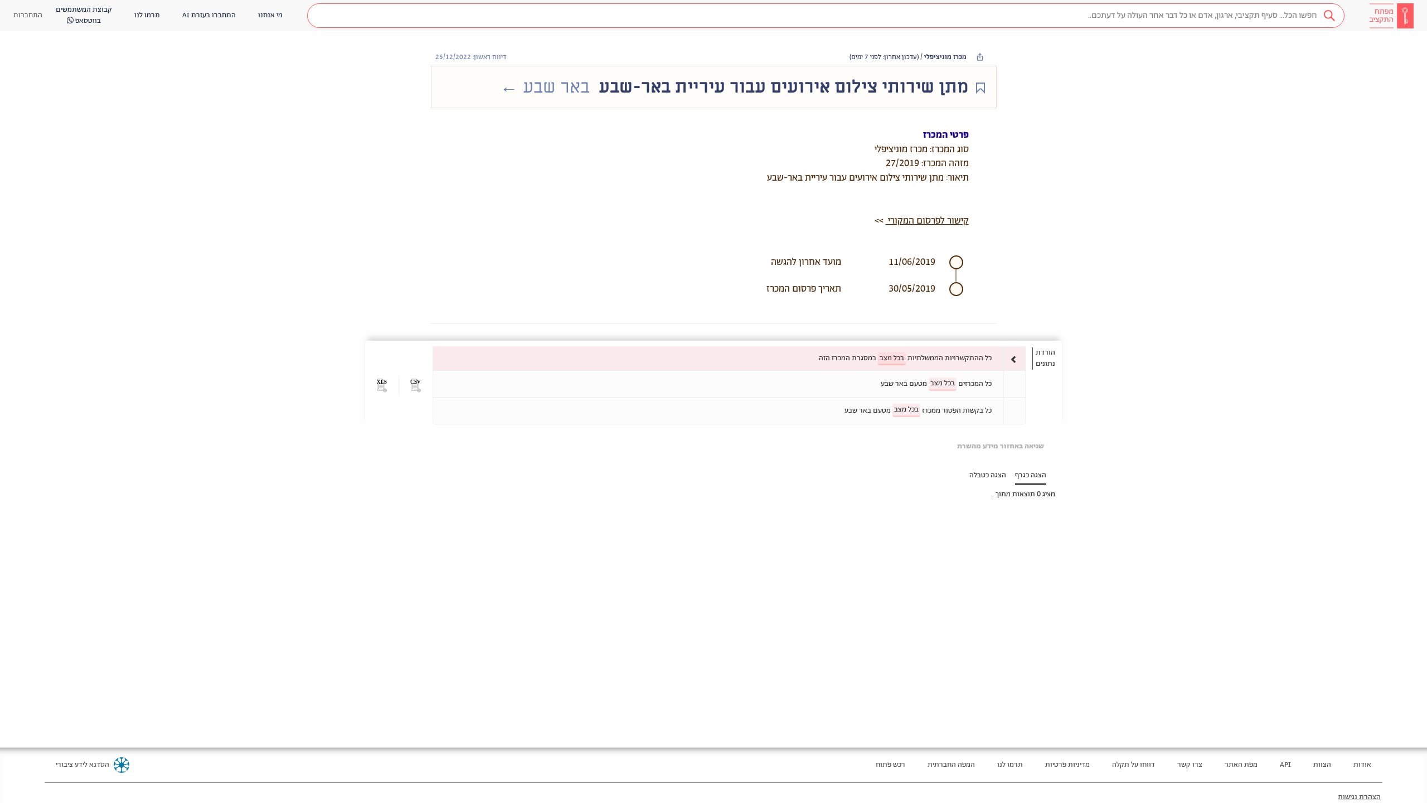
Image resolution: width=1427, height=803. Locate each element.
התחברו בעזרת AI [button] (209, 15)
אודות (1362, 765)
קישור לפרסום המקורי (927, 221)
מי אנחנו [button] (270, 15)
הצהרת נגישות (1359, 797)
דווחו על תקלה (1133, 765)
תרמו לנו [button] (147, 15)
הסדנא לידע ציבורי (82, 765)
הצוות (1322, 765)
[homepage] (1391, 15)
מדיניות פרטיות (1067, 765)
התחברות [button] (27, 15)
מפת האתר (1241, 765)
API (1285, 765)
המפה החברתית (951, 765)
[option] (729, 358)
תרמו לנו (1010, 765)
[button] (826, 15)
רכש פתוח (890, 765)
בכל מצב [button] (892, 358)
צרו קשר (1189, 765)
